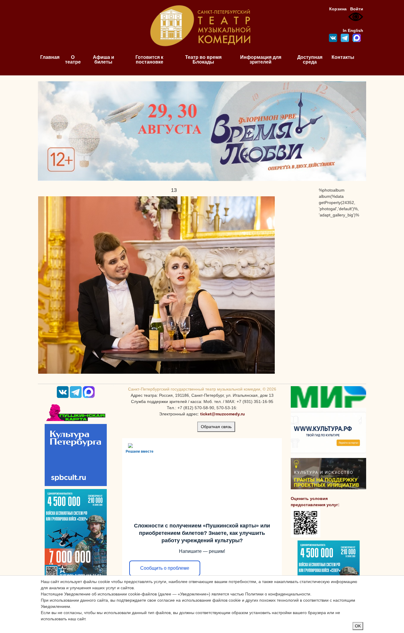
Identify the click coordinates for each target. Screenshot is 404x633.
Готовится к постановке (149, 59)
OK (358, 626)
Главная (49, 57)
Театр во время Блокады (203, 59)
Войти (356, 9)
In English (353, 30)
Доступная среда (309, 59)
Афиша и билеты (103, 59)
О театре (73, 59)
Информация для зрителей (260, 59)
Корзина (338, 9)
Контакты (343, 57)
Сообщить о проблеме (164, 568)
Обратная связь (216, 426)
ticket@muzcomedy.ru (222, 414)
